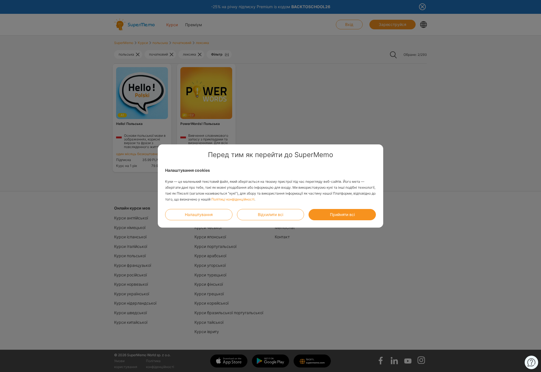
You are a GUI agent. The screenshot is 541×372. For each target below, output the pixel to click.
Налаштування (199, 214)
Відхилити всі (270, 214)
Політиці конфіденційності (232, 199)
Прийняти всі (342, 214)
